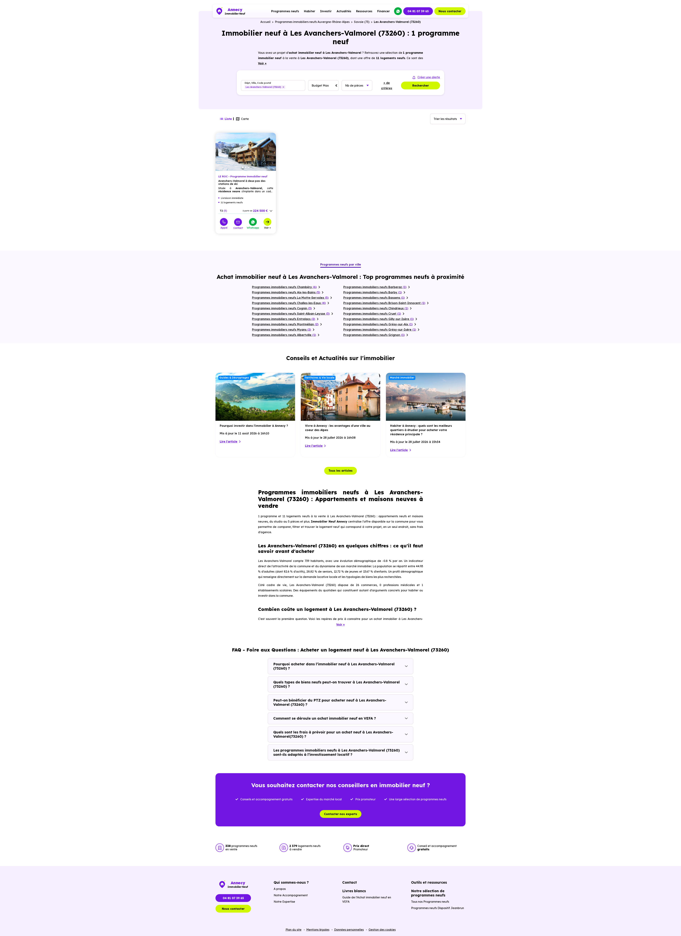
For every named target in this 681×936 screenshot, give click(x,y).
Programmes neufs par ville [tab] (340, 264)
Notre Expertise (284, 901)
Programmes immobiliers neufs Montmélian (285, 324)
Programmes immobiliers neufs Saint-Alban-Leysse (291, 313)
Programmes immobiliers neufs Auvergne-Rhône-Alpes (312, 22)
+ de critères (386, 85)
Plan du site (293, 929)
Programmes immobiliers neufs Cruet (372, 313)
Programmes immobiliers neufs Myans (281, 329)
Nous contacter (450, 11)
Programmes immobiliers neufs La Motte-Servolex (290, 297)
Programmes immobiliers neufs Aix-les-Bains (286, 292)
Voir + (267, 227)
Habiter (309, 11)
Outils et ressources (429, 882)
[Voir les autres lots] (271, 211)
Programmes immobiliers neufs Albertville (284, 335)
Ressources (364, 11)
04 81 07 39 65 (418, 11)
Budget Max (320, 85)
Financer (383, 11)
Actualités (344, 11)
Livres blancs (354, 891)
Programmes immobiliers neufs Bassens (374, 297)
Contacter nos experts (340, 814)
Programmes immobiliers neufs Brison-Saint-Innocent (384, 303)
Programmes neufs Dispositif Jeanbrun (437, 908)
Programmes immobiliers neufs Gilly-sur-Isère (378, 319)
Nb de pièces (354, 85)
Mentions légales (317, 929)
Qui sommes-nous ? (291, 882)
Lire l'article (228, 441)
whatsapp (398, 11)
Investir (326, 11)
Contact (238, 227)
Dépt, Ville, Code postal (258, 83)
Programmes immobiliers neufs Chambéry (284, 287)
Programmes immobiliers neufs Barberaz (374, 287)
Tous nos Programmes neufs (430, 901)
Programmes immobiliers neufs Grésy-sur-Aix (378, 324)
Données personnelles (349, 929)
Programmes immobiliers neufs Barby (372, 292)
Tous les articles (340, 470)
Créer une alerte (428, 77)
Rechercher (420, 85)
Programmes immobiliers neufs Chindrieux (375, 308)
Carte (245, 119)
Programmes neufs (285, 11)
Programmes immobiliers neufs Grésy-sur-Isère (379, 329)
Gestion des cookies (382, 929)
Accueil (265, 22)
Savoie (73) (361, 22)
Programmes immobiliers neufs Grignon (374, 335)
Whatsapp (253, 227)
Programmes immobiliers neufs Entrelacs (283, 319)
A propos (280, 889)
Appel (223, 227)
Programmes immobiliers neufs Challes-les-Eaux (289, 303)
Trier (445, 119)
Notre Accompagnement (291, 895)
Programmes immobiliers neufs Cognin (282, 308)
